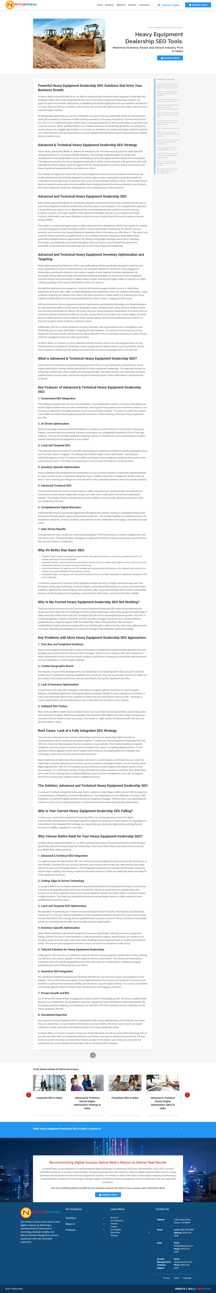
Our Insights (115, 1229)
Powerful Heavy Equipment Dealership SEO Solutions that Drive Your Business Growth (168, 86)
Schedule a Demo (199, 4)
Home (100, 5)
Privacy (166, 1278)
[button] (28, 1094)
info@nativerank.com (183, 1246)
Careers (113, 1226)
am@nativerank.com (183, 1262)
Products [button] (132, 5)
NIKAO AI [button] (121, 5)
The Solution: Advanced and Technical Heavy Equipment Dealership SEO (167, 155)
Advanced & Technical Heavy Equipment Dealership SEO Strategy (167, 93)
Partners (114, 1223)
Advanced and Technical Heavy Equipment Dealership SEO (168, 100)
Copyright (187, 1278)
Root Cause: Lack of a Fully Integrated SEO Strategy (167, 149)
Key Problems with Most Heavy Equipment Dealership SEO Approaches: (168, 142)
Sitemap (114, 1235)
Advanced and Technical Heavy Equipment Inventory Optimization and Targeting (168, 107)
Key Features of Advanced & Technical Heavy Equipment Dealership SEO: (167, 122)
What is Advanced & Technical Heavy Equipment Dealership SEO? (168, 115)
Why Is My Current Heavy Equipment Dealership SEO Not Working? (168, 134)
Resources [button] (115, 1232)
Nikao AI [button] (70, 1223)
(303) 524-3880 (187, 1230)
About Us (114, 1217)
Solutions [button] (109, 5)
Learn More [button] (144, 5)
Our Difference (116, 1220)
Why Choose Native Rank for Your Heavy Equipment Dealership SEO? (167, 171)
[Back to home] (21, 5)
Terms (176, 1278)
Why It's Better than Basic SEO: (168, 128)
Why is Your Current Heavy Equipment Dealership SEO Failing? (167, 163)
